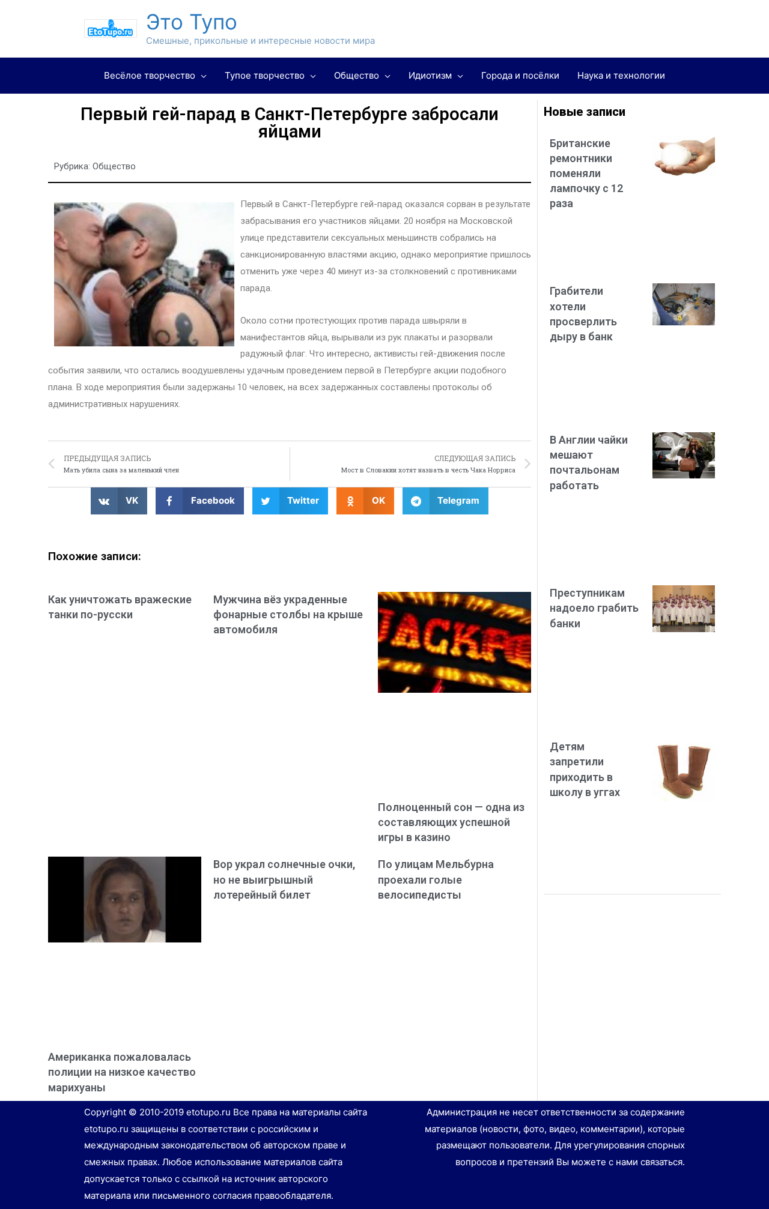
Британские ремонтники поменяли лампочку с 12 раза (586, 173)
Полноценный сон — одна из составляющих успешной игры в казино (451, 822)
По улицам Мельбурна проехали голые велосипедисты (436, 879)
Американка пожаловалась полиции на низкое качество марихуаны (122, 1072)
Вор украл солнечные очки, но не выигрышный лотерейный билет (284, 879)
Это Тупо (191, 21)
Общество (114, 166)
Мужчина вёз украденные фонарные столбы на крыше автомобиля (288, 614)
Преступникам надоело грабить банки (594, 607)
